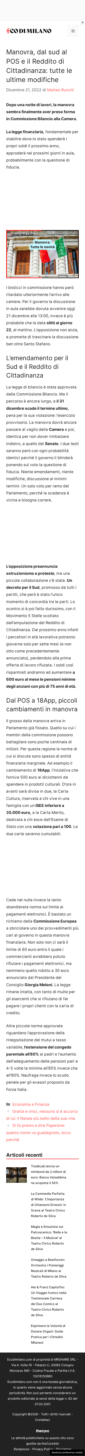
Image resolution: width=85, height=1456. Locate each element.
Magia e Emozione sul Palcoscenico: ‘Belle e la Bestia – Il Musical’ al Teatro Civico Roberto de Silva (49, 1238)
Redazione (21, 1449)
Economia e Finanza (30, 1104)
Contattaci (42, 1420)
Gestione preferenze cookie (67, 1452)
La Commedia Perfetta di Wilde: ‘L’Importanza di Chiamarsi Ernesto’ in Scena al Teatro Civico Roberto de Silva (48, 1205)
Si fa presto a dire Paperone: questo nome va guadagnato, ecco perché (38, 1132)
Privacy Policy (42, 1449)
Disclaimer (63, 1449)
